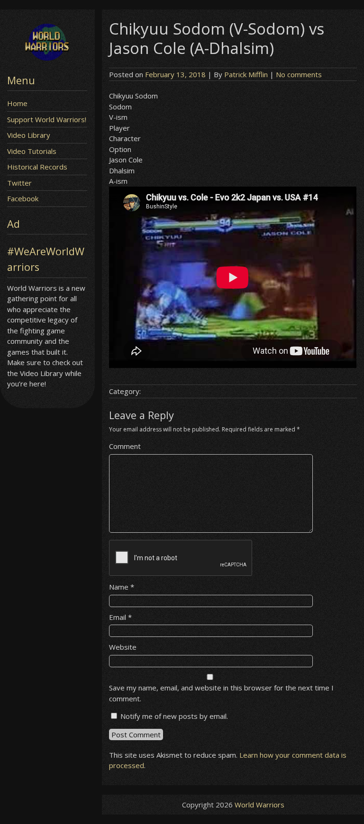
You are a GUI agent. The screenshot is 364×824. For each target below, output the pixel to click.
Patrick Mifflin (246, 74)
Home (17, 103)
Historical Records (37, 166)
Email (120, 617)
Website (122, 647)
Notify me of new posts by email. (174, 716)
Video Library (28, 135)
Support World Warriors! (46, 119)
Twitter (19, 183)
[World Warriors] (47, 58)
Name (121, 586)
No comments (299, 74)
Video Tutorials (31, 151)
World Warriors (259, 804)
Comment (125, 446)
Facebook (22, 198)
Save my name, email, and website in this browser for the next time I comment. (221, 693)
